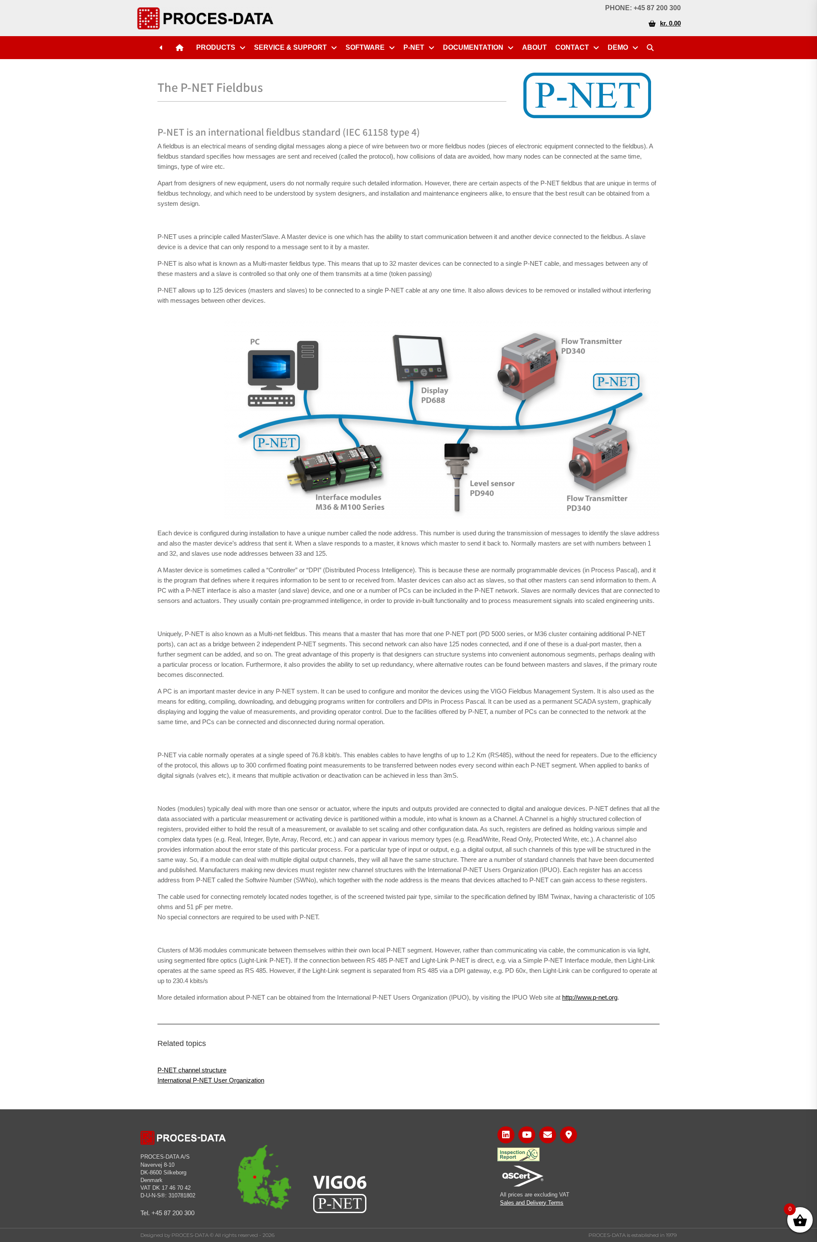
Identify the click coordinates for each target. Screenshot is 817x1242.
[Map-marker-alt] (568, 1134)
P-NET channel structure (191, 1070)
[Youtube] (526, 1134)
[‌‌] (163, 47)
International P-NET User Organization (210, 1080)
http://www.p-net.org (589, 997)
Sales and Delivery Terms (531, 1202)
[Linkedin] (505, 1134)
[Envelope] (547, 1134)
